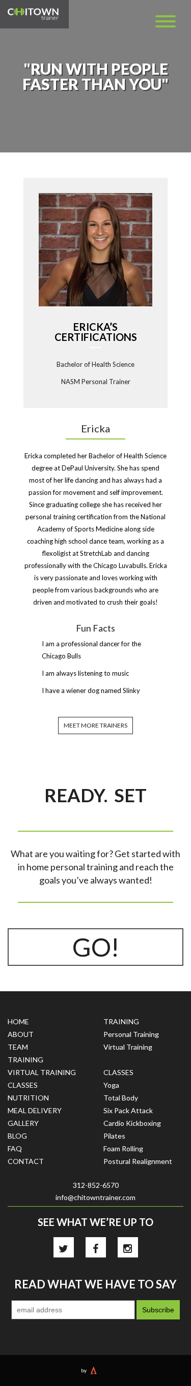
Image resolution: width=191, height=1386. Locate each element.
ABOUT (21, 1034)
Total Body (120, 1097)
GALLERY (23, 1123)
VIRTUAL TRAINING (42, 1072)
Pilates (114, 1135)
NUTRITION (28, 1097)
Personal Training (131, 1034)
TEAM (18, 1047)
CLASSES (23, 1085)
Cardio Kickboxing (132, 1123)
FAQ (15, 1148)
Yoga (111, 1085)
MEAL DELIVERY (35, 1110)
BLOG (17, 1135)
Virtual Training (127, 1047)
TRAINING (25, 1059)
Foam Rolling (123, 1148)
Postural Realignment (137, 1161)
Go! (95, 947)
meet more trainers (95, 725)
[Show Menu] (165, 21)
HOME (18, 1021)
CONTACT (26, 1161)
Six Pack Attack (128, 1110)
